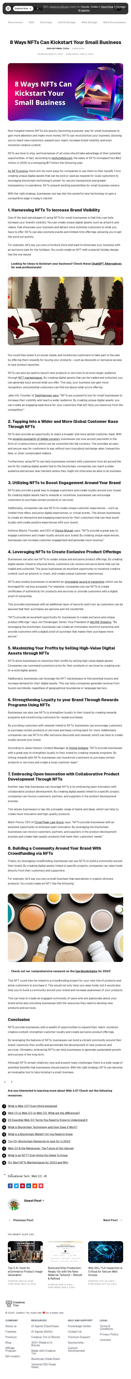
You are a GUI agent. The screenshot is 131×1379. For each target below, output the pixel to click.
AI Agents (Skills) (42, 1331)
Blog (8, 1342)
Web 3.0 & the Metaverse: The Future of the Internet (41, 1148)
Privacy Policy (109, 1334)
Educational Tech (58, 48)
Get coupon (12, 1356)
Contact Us (75, 1331)
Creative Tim (21, 1312)
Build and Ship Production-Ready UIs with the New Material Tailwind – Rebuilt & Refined (65, 1273)
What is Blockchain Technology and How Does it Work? (42, 1127)
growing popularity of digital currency (36, 439)
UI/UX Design (67, 22)
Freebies (10, 1331)
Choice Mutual (64, 530)
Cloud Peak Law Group (49, 822)
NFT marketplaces (30, 378)
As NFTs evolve (18, 171)
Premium (11, 1337)
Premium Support (79, 1337)
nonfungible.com (62, 158)
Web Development (115, 22)
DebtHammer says (47, 395)
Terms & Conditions (106, 1327)
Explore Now (21, 8)
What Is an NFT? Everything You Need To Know (38, 1155)
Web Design (89, 22)
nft (45, 1176)
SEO (31, 22)
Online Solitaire (78, 748)
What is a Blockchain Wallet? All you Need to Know (40, 1134)
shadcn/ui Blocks (59, 6)
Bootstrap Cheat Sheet (45, 1359)
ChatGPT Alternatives (106, 264)
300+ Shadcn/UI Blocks (41, 1344)
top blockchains (86, 971)
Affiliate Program (10, 1349)
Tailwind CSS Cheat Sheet (43, 1366)
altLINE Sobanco (100, 622)
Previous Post (23, 1220)
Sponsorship (76, 1342)
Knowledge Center (79, 1326)
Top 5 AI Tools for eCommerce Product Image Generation (25, 1271)
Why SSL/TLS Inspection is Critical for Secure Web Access (105, 1271)
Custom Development (76, 1349)
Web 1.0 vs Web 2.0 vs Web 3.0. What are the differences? (44, 1113)
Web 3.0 (36, 1176)
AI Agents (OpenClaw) (45, 1326)
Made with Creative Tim (43, 1352)
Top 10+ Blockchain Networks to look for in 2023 (39, 1141)
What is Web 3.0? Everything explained (32, 1106)
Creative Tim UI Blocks (45, 1337)
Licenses (105, 1340)
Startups (46, 22)
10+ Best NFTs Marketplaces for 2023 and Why (38, 1162)
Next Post (110, 1220)
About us (11, 1326)
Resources (15, 22)
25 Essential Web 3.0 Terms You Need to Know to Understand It (48, 1120)
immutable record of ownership (84, 582)
